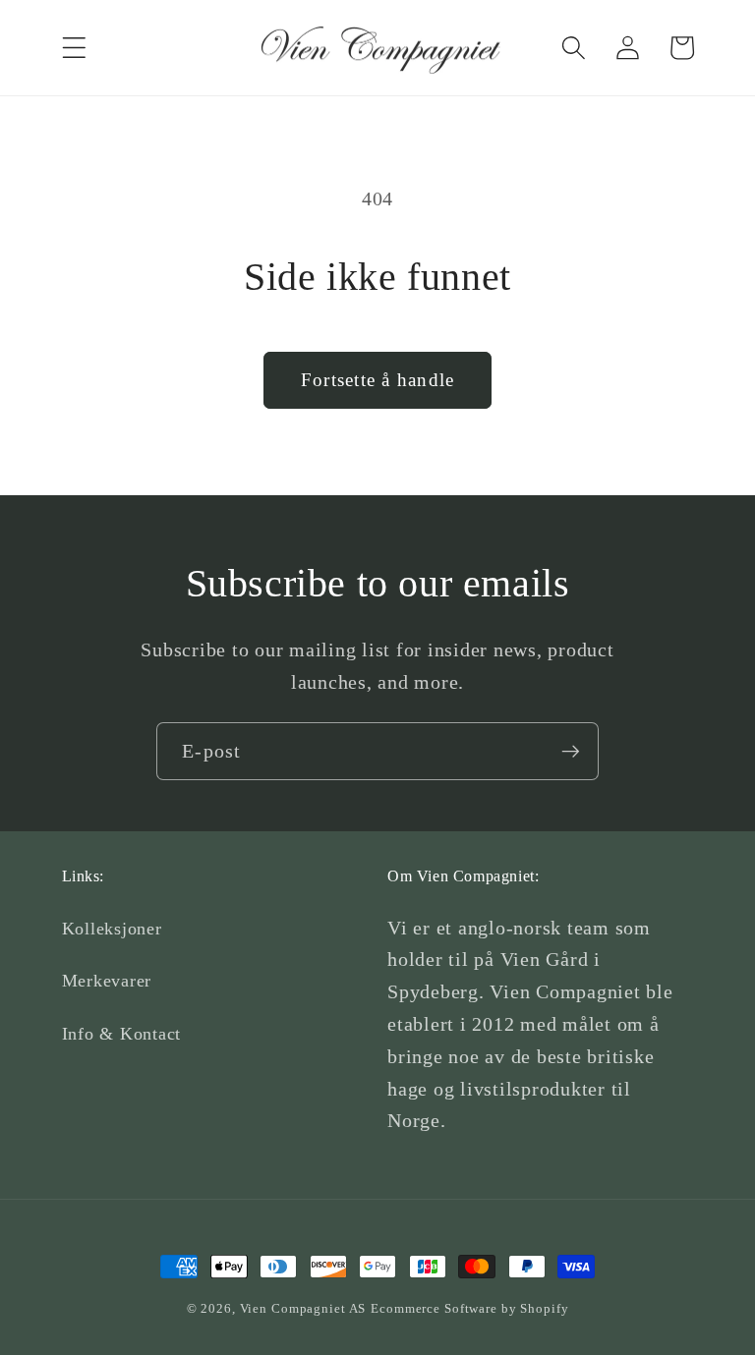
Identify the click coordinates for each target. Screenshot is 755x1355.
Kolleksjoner (112, 928)
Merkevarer (107, 980)
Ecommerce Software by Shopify (469, 1309)
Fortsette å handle (378, 379)
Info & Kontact (122, 1034)
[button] (74, 48)
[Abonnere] (571, 750)
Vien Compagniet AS (303, 1309)
